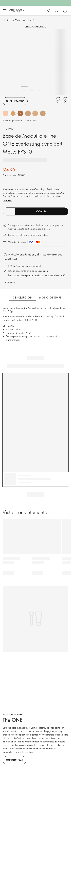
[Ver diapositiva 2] (32, 90)
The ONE (8, 128)
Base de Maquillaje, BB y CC (20, 20)
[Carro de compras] (65, 10)
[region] (35, 62)
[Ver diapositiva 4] (46, 90)
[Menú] (4, 11)
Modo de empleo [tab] (52, 297)
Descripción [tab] (23, 297)
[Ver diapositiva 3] (39, 90)
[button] (5, 113)
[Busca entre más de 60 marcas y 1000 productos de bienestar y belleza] (48, 10)
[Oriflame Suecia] (16, 10)
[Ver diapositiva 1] (24, 90)
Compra (41, 211)
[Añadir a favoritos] (65, 100)
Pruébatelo (17, 101)
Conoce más (9, 281)
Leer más (7, 200)
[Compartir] (58, 100)
